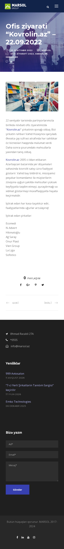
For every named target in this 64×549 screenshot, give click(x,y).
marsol (46, 50)
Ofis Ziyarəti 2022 (22, 54)
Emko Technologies (18, 401)
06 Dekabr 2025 (16, 406)
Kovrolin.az (13, 129)
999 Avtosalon (15, 373)
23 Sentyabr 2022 (22, 50)
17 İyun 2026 (13, 394)
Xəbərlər (41, 54)
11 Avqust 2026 (15, 377)
